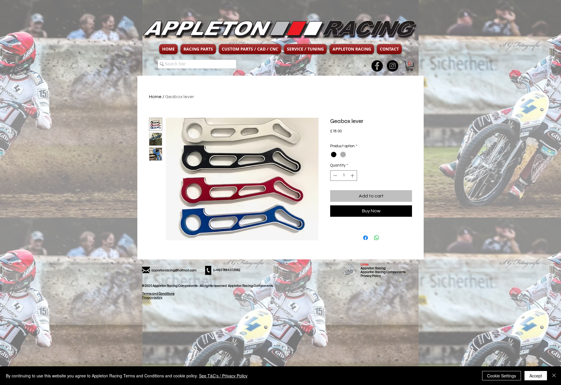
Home (155, 96)
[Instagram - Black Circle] (392, 66)
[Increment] (352, 176)
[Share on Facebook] (365, 237)
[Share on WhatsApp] (376, 237)
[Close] (553, 375)
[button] (198, 49)
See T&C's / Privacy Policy (223, 376)
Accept (535, 376)
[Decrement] (334, 176)
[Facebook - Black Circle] (377, 66)
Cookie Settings (501, 376)
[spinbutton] (343, 176)
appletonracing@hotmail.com (174, 270)
